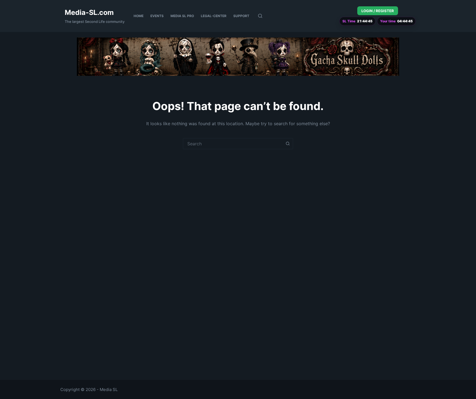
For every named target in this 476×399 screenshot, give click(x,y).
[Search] (260, 16)
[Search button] (287, 143)
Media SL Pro (182, 16)
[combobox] (232, 143)
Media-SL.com (89, 12)
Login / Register (377, 11)
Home (139, 16)
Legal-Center (213, 16)
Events (157, 16)
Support (241, 16)
